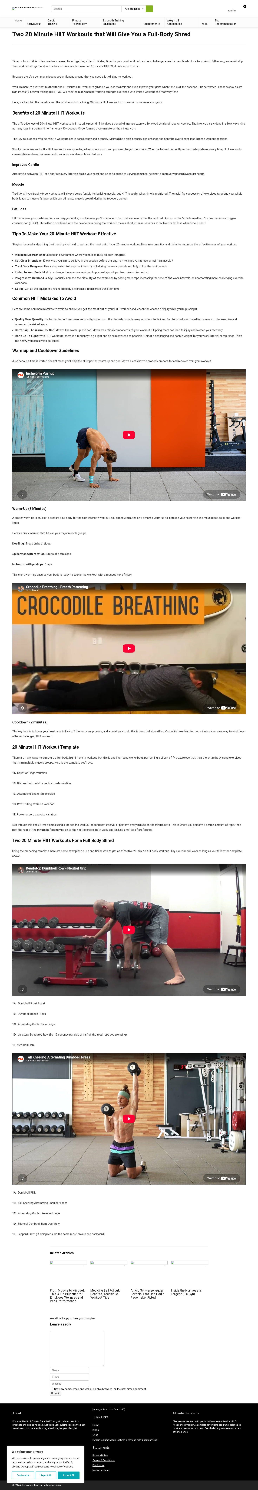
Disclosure (98, 1465)
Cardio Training (52, 22)
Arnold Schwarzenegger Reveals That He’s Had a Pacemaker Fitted (147, 1294)
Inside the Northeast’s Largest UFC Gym (186, 1292)
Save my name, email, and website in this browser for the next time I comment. (100, 1389)
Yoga (204, 24)
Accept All (69, 1475)
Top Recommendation (225, 22)
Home (18, 20)
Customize (23, 1475)
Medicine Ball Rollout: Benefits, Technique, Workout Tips (105, 1294)
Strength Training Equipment (113, 22)
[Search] (149, 8)
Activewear (34, 24)
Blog (94, 1430)
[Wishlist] (232, 7)
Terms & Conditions (103, 1460)
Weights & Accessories (174, 22)
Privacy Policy (100, 1455)
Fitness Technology (79, 22)
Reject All (46, 1475)
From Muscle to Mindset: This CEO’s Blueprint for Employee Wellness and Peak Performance (67, 1296)
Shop (95, 1435)
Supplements (152, 24)
